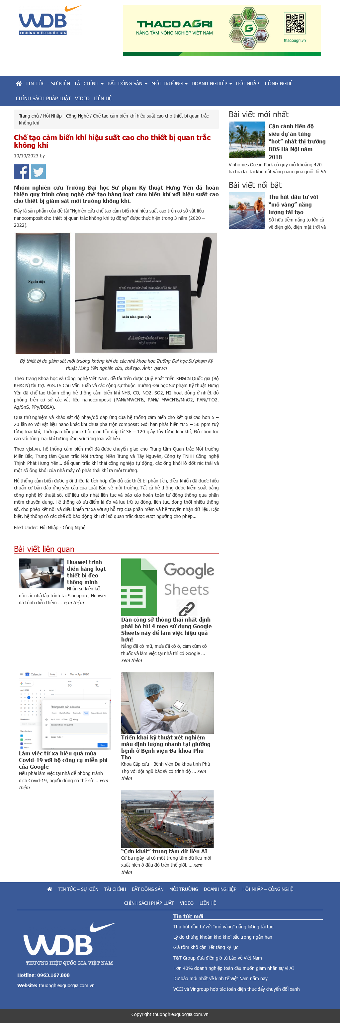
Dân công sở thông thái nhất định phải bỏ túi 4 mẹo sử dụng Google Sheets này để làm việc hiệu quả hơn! (166, 629)
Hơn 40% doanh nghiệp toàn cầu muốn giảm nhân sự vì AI (233, 968)
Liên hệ (208, 903)
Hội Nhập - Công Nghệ (62, 527)
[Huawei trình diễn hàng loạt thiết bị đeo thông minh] (43, 573)
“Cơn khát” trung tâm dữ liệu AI (164, 851)
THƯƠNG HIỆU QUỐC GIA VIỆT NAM (66, 22)
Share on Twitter (38, 171)
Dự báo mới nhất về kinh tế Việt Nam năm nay (220, 978)
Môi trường (183, 889)
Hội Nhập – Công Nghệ (267, 889)
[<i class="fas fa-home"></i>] (19, 83)
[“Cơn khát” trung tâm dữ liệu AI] (167, 819)
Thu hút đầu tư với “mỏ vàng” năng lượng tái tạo (293, 204)
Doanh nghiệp (220, 889)
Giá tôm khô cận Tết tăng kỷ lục (205, 947)
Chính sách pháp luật (149, 903)
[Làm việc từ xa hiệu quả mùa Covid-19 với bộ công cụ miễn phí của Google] (65, 711)
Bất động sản (147, 889)
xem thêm (73, 602)
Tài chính (115, 889)
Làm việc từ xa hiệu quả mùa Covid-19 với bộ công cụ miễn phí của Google (63, 760)
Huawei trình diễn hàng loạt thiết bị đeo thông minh (86, 571)
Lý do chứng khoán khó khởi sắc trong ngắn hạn (222, 937)
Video (187, 903)
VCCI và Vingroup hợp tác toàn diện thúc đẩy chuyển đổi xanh (236, 989)
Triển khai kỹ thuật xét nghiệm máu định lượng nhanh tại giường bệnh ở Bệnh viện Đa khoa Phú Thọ (166, 747)
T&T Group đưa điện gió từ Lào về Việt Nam (217, 958)
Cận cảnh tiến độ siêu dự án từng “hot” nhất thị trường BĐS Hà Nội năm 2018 (297, 141)
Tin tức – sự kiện (78, 889)
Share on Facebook (21, 171)
